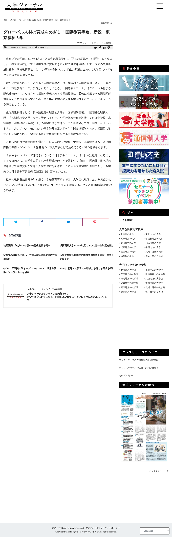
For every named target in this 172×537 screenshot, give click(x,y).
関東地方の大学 (128, 238)
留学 (31, 47)
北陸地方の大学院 (154, 278)
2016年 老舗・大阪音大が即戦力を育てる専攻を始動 (87, 268)
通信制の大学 (127, 256)
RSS (64, 528)
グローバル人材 (14, 47)
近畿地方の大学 (128, 247)
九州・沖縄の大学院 (155, 287)
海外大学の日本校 (154, 256)
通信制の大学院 (128, 292)
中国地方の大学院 (154, 283)
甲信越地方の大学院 (155, 274)
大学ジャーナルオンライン (86, 531)
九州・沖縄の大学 (154, 251)
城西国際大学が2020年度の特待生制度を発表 (26, 245)
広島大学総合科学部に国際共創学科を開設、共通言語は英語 (87, 257)
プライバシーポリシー (109, 528)
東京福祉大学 (43, 47)
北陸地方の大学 (153, 243)
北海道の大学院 (128, 270)
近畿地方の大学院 (129, 283)
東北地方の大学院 (154, 270)
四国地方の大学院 (129, 287)
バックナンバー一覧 (159, 471)
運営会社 (56, 528)
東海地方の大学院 (129, 278)
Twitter (71, 528)
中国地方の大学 (153, 247)
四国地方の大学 (128, 251)
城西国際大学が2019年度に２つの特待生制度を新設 (87, 245)
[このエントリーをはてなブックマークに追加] (104, 47)
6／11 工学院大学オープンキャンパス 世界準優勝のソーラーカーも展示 (29, 270)
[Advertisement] (58, 206)
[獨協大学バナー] (144, 174)
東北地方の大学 (153, 234)
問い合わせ (91, 528)
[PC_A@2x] (144, 204)
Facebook (79, 528)
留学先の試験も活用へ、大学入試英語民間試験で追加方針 (30, 257)
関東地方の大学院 (129, 274)
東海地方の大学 (128, 243)
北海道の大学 (127, 234)
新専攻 (25, 47)
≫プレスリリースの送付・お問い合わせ (138, 367)
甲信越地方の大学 (154, 238)
